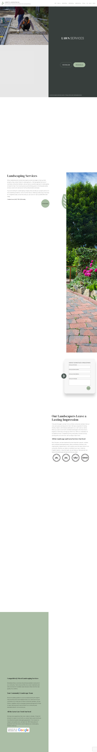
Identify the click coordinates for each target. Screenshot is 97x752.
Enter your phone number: (74, 369)
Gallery (90, 3)
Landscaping (64, 3)
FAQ (87, 3)
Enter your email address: (74, 374)
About (58, 3)
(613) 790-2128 (66, 64)
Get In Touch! (45, 203)
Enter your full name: (73, 364)
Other (83, 3)
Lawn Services (77, 3)
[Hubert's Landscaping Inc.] (3, 3)
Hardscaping (70, 3)
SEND (88, 388)
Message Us (79, 64)
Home (55, 3)
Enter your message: (73, 378)
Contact (94, 3)
